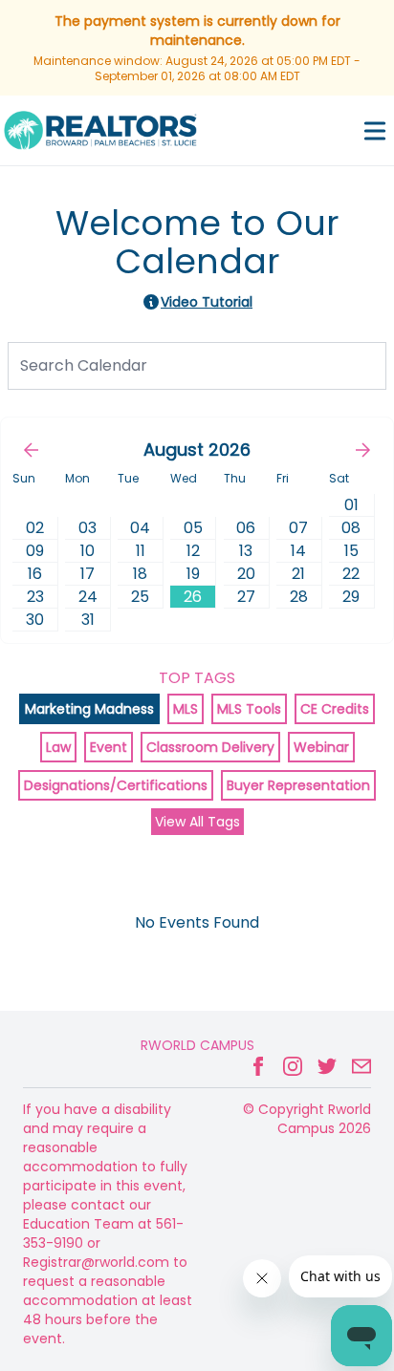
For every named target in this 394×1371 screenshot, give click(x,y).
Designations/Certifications (116, 785)
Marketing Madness (89, 708)
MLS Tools (249, 708)
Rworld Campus (197, 1045)
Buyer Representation (298, 785)
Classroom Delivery (210, 747)
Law (58, 747)
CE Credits (334, 708)
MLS (185, 708)
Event (108, 747)
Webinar (321, 747)
